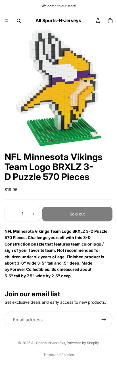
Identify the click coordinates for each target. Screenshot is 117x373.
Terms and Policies (58, 355)
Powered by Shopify (83, 343)
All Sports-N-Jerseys (48, 343)
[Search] (18, 20)
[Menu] (6, 20)
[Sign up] (104, 320)
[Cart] (110, 20)
